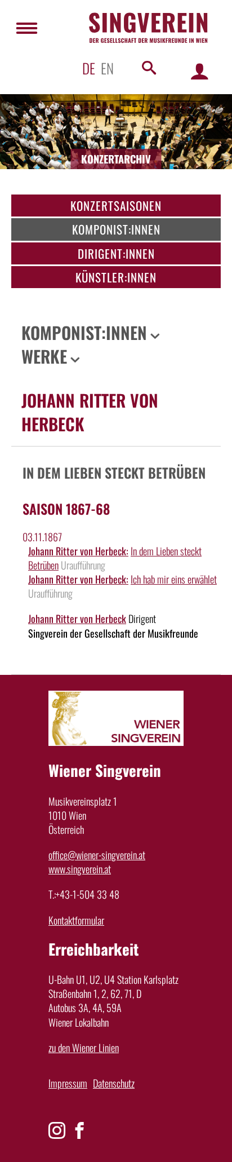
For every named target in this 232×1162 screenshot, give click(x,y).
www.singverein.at (79, 868)
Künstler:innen (116, 277)
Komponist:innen (116, 229)
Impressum (67, 1083)
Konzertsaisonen (116, 205)
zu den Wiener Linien (83, 1047)
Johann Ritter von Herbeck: (78, 551)
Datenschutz (114, 1083)
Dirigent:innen (116, 253)
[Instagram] (56, 1130)
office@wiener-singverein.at (96, 854)
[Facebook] (79, 1130)
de (88, 68)
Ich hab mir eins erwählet (174, 579)
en (107, 68)
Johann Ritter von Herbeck (77, 618)
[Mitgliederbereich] (199, 71)
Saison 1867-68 (66, 508)
